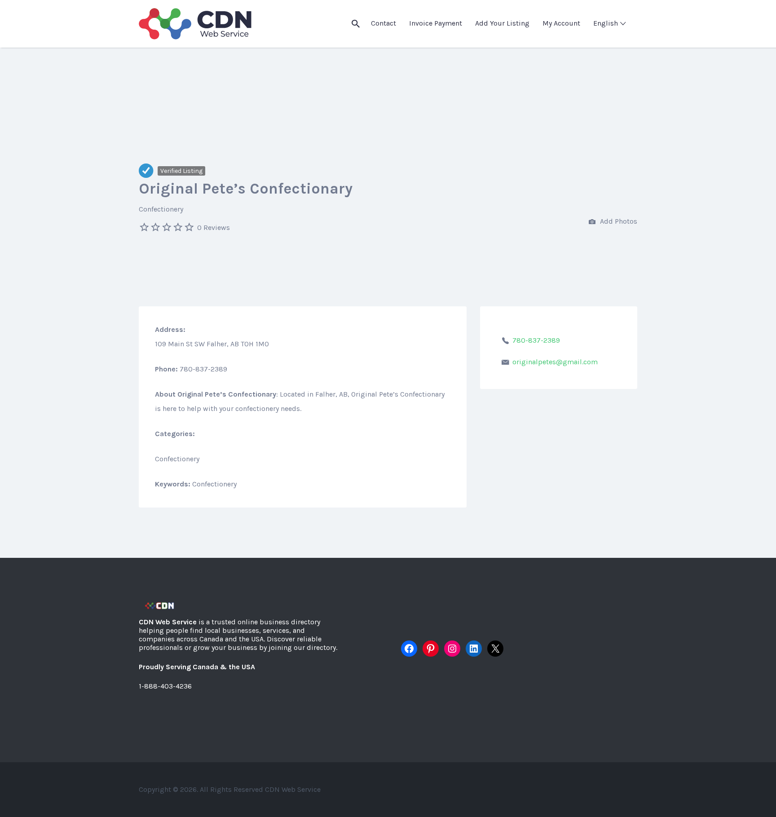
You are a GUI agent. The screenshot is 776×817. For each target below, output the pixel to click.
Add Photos (617, 221)
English (605, 23)
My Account (561, 23)
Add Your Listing (502, 23)
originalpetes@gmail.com (555, 362)
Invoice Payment (435, 23)
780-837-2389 (536, 340)
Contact (383, 23)
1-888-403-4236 (165, 686)
